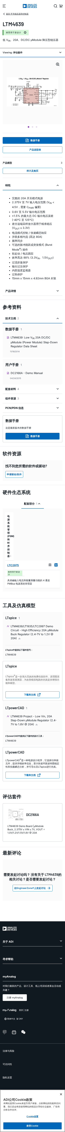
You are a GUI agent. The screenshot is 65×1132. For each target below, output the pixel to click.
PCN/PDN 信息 (14, 408)
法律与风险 (8, 1050)
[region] (32, 1111)
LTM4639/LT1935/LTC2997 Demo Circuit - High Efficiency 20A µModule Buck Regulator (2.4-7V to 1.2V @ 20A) (34, 632)
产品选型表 (35, 149)
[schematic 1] (32, 92)
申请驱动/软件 (14, 474)
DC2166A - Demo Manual (27, 373)
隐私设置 (7, 1077)
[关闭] (61, 1094)
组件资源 (12, 398)
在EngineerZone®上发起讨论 (30, 888)
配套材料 (12, 389)
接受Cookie (32, 1125)
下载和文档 (30, 694)
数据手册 (35, 140)
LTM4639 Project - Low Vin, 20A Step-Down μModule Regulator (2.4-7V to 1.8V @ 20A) (33, 720)
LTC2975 (13, 565)
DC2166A (32, 815)
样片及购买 (32, 170)
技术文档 (12, 318)
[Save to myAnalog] (50, 565)
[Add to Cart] (56, 565)
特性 (8, 185)
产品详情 (10, 291)
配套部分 (30, 503)
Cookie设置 (32, 1116)
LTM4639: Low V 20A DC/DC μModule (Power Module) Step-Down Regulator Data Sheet (34, 342)
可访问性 (7, 1064)
